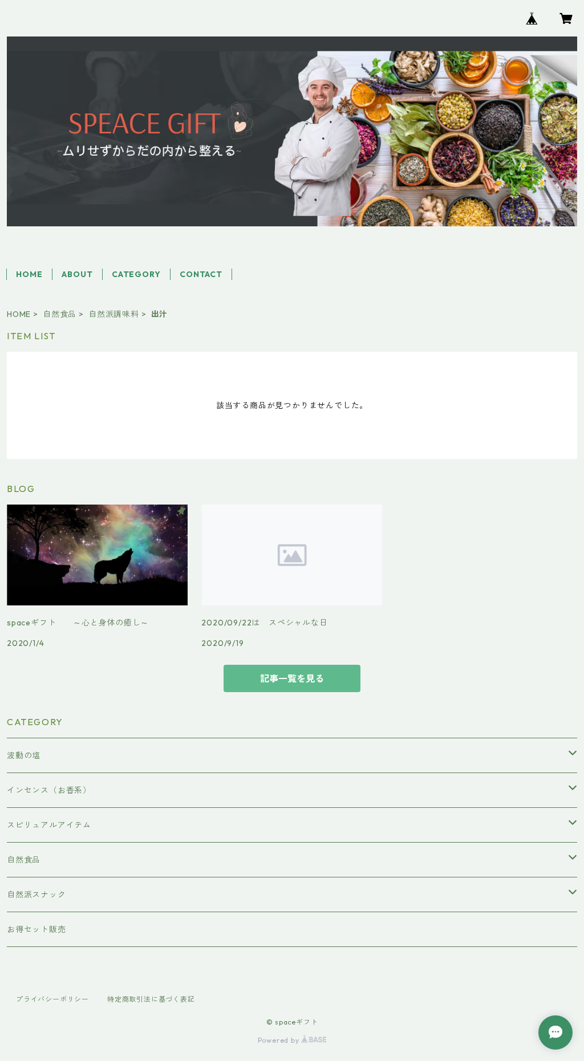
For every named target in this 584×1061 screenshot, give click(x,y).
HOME (29, 274)
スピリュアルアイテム (49, 825)
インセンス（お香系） (49, 790)
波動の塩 (23, 755)
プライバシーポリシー (52, 999)
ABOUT (77, 274)
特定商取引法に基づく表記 (151, 999)
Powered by (280, 1040)
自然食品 (59, 314)
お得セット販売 (36, 929)
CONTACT (201, 274)
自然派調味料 (113, 314)
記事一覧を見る (292, 678)
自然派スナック (36, 894)
